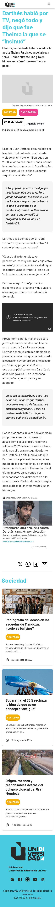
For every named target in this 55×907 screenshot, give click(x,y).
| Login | (38, 897)
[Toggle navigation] (49, 3)
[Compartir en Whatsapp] (28, 564)
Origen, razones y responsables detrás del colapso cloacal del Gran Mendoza (24, 787)
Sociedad (10, 112)
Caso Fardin (29, 112)
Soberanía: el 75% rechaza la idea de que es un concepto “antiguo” (26, 704)
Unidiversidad (13, 121)
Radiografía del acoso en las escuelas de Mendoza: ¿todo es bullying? (27, 624)
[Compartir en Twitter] (20, 564)
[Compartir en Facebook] (36, 564)
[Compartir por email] (44, 564)
